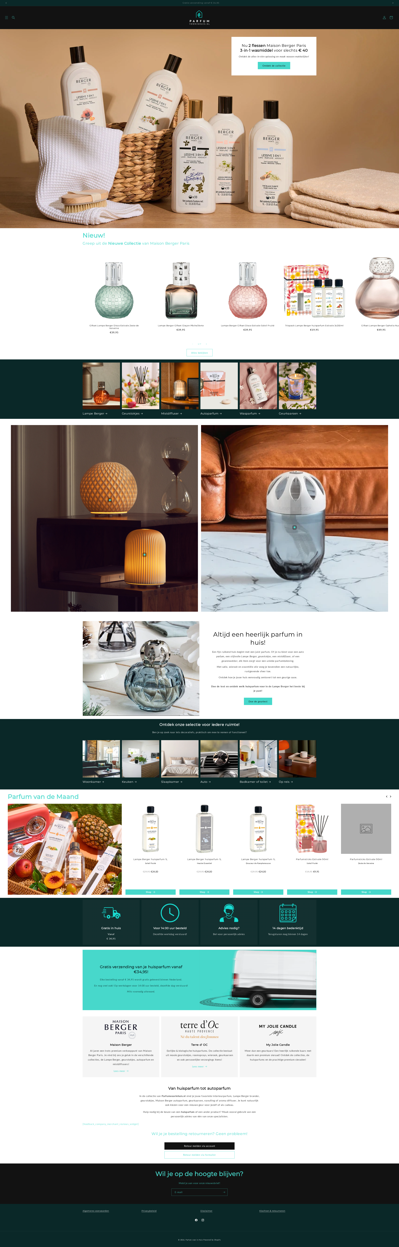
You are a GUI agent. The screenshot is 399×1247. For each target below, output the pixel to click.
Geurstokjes (131, 413)
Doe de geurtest (258, 701)
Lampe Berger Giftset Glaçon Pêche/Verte (181, 325)
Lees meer (119, 1070)
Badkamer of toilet (254, 782)
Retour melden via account (199, 1146)
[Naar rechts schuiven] (206, 344)
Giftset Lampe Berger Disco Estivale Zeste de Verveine (114, 326)
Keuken (127, 782)
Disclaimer (206, 1211)
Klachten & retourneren (272, 1211)
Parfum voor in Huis (194, 1240)
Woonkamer (92, 782)
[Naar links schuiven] (192, 344)
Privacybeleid (149, 1211)
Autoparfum (209, 413)
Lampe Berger (93, 413)
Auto (203, 782)
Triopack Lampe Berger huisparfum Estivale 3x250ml (314, 325)
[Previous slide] (387, 796)
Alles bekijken (199, 352)
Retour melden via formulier (199, 1154)
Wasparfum (248, 413)
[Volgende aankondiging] (392, 3)
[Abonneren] (224, 1192)
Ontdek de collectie (280, 135)
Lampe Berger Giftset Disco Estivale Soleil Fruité (247, 325)
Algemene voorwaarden (96, 1211)
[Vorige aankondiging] (6, 3)
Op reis (284, 782)
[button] (6, 17)
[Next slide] (390, 796)
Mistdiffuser (170, 413)
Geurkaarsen (288, 413)
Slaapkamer (170, 782)
